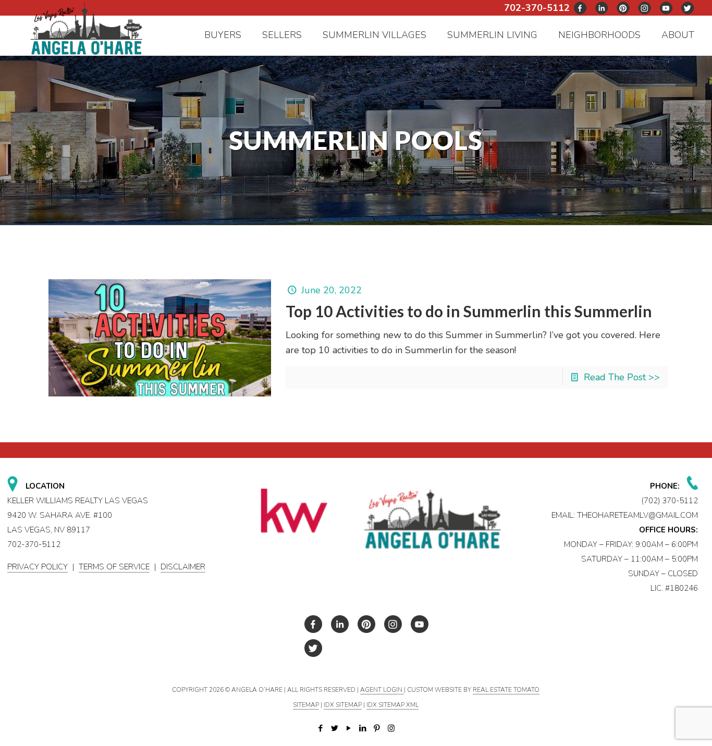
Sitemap (306, 705)
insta (645, 8)
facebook (580, 8)
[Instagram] (391, 728)
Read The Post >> (622, 377)
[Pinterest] (377, 728)
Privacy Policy (37, 567)
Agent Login (382, 690)
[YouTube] (348, 728)
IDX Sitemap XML (392, 705)
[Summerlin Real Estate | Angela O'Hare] (86, 28)
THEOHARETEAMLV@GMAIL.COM (637, 515)
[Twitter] (334, 728)
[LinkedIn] (363, 728)
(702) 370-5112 (670, 500)
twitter (602, 8)
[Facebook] (320, 728)
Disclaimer (183, 567)
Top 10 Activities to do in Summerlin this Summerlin (469, 311)
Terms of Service (114, 567)
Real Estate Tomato (506, 690)
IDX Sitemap (343, 705)
